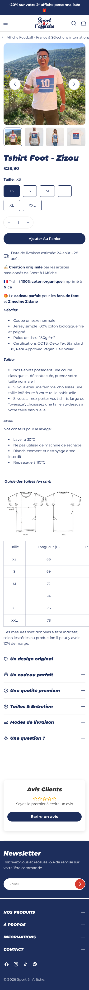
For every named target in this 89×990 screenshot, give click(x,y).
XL (11, 205)
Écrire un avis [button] (44, 816)
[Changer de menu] (5, 23)
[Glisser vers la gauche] (15, 84)
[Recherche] (74, 23)
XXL (32, 205)
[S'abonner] (80, 884)
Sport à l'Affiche (30, 979)
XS (11, 191)
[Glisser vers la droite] (74, 84)
